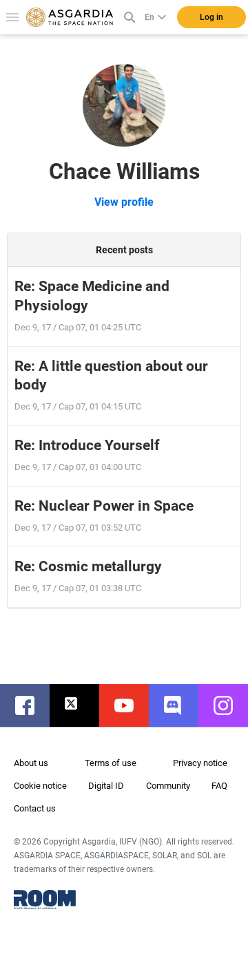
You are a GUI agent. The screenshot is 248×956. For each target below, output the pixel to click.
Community (168, 785)
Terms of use (110, 763)
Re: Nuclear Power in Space (104, 506)
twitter (81, 705)
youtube (131, 705)
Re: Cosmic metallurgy (88, 566)
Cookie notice (40, 785)
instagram (230, 705)
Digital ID (106, 785)
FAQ (219, 785)
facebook (32, 705)
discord (180, 705)
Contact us (35, 808)
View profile (124, 202)
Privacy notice (200, 763)
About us (31, 763)
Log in (211, 17)
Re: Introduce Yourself (87, 445)
